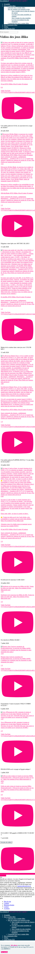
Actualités (7, 4)
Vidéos (6, 27)
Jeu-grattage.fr (4, 1)
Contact (6, 907)
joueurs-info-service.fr (24, 886)
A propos (7, 908)
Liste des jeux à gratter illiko (16, 7)
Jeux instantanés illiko (10, 25)
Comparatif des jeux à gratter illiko (18, 23)
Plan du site (7, 901)
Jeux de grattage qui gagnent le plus (19, 9)
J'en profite (4, 952)
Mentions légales (9, 905)
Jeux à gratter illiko (10, 6)
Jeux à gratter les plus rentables (21, 18)
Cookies (6, 903)
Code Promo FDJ (9, 28)
